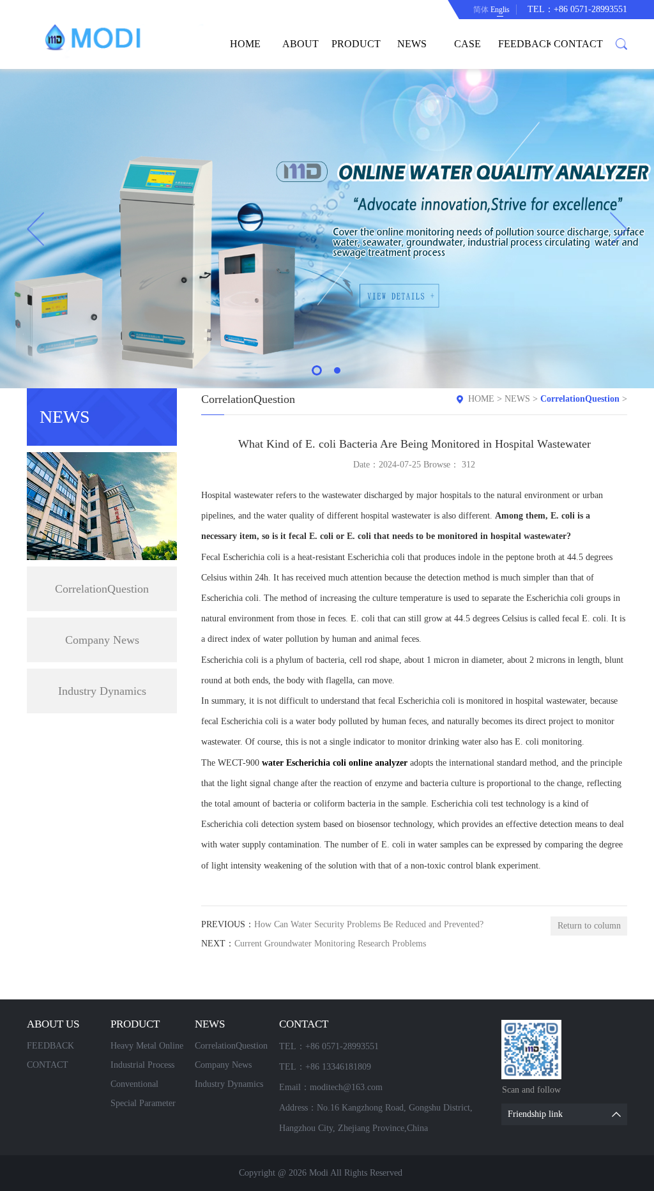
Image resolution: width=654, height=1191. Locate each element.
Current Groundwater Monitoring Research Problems (330, 943)
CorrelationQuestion (102, 588)
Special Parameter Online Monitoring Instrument (144, 1105)
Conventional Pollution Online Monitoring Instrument (140, 1086)
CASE (467, 43)
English (500, 9)
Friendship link (535, 1114)
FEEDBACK (524, 43)
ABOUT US (300, 53)
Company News (102, 639)
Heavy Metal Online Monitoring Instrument (146, 1048)
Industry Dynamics (102, 691)
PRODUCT (356, 43)
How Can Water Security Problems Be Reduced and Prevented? (368, 924)
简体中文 (481, 12)
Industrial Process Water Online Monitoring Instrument (142, 1067)
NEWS (412, 43)
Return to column (589, 925)
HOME (245, 43)
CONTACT (578, 43)
